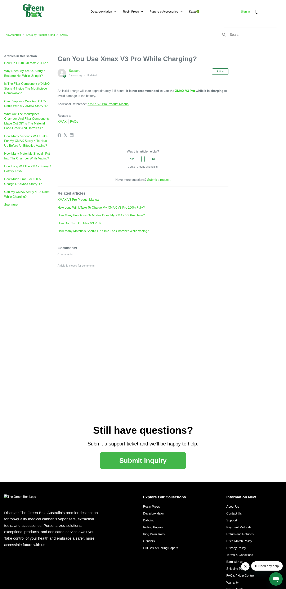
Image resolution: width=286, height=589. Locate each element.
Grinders (149, 541)
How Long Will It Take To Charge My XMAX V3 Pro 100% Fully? (101, 207)
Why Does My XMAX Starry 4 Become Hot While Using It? (24, 73)
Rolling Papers (153, 527)
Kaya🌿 (194, 11)
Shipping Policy (236, 568)
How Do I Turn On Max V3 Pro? (26, 63)
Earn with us (234, 561)
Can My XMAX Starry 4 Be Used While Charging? (26, 194)
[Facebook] (59, 135)
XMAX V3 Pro (185, 90)
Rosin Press (131, 11)
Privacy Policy (236, 548)
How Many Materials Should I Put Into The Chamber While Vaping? (27, 156)
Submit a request (158, 179)
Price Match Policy (239, 541)
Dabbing (148, 520)
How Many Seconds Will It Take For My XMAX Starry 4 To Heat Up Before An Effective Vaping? (26, 140)
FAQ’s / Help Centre (240, 575)
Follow (220, 71)
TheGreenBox (12, 34)
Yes (132, 159)
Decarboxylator (153, 513)
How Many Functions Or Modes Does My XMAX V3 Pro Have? (101, 215)
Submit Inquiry (143, 460)
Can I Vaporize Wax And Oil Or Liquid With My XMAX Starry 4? (26, 103)
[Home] (33, 10)
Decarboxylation (101, 11)
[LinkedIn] (71, 135)
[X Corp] (65, 135)
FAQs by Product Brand (40, 34)
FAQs (74, 121)
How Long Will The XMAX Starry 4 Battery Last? (27, 168)
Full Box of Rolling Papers (160, 548)
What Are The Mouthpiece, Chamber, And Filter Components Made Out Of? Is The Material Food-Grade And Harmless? (27, 121)
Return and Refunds (240, 534)
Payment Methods (238, 527)
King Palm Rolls (154, 534)
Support (74, 70)
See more (11, 204)
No (154, 159)
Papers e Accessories (164, 11)
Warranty (232, 582)
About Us (232, 506)
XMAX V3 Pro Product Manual (108, 104)
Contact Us (234, 513)
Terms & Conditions (239, 555)
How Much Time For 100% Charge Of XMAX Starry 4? (23, 181)
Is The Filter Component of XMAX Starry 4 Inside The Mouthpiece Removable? (27, 88)
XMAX (64, 34)
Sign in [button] (245, 11)
